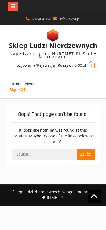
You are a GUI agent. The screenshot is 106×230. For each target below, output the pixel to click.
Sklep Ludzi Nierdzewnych (53, 45)
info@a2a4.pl (69, 18)
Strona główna (23, 83)
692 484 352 (41, 18)
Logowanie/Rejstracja (35, 65)
